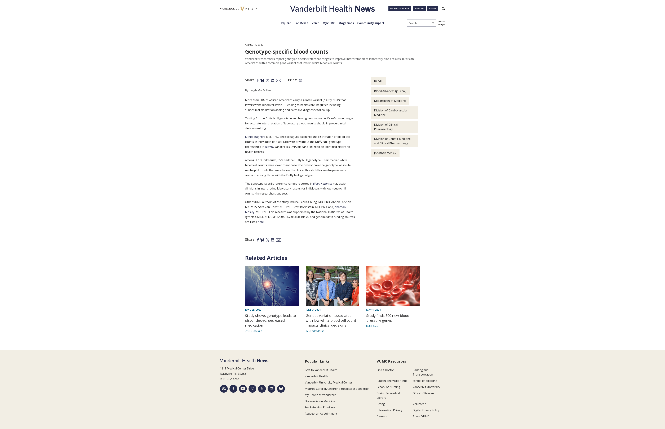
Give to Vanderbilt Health (321, 370)
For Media (301, 23)
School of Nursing (388, 387)
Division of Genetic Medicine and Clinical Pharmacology (392, 141)
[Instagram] (252, 389)
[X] (262, 389)
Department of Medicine (390, 101)
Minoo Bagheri (255, 137)
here (261, 222)
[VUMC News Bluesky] (281, 389)
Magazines (346, 23)
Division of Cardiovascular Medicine (391, 113)
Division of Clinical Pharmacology (386, 127)
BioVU (269, 147)
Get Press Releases (399, 8)
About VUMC (421, 416)
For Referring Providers (320, 407)
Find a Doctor (385, 370)
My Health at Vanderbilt (320, 395)
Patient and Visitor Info (392, 381)
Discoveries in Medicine (320, 401)
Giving (381, 404)
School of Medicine (425, 381)
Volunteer (419, 404)
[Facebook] (233, 389)
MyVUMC (329, 23)
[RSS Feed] (224, 389)
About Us (419, 8)
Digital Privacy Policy (426, 410)
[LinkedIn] (271, 389)
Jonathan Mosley (385, 153)
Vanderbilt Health (316, 376)
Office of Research (424, 393)
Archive (432, 8)
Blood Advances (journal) (390, 91)
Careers (382, 416)
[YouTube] (243, 389)
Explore (286, 23)
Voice (315, 23)
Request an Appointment (321, 414)
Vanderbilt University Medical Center (328, 382)
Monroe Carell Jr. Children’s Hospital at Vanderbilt (337, 389)
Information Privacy (389, 410)
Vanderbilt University (426, 387)
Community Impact (370, 23)
